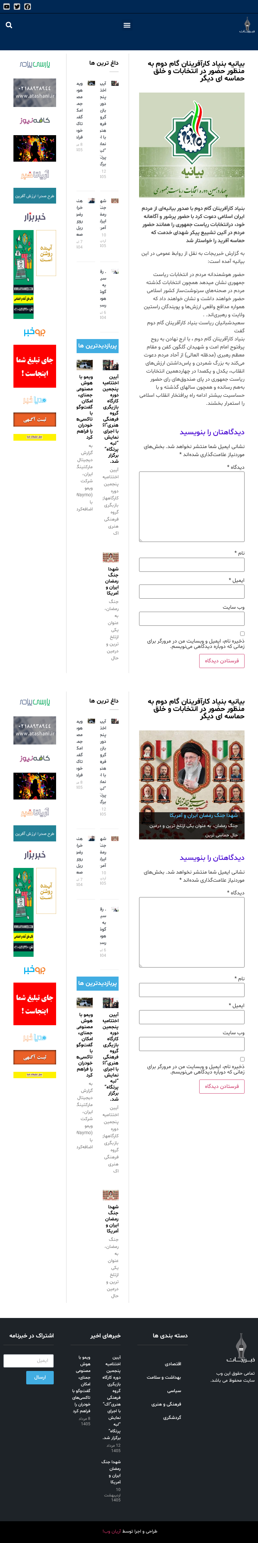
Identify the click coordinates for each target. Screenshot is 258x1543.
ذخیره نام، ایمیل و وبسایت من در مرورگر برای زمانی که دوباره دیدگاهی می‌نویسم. (196, 644)
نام (239, 553)
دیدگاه (236, 467)
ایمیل (237, 580)
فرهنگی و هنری (166, 1404)
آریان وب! (111, 1531)
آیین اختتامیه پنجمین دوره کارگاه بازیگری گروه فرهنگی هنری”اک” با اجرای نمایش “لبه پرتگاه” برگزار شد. (108, 419)
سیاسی (174, 1391)
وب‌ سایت (234, 607)
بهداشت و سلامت (164, 1377)
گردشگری (172, 1418)
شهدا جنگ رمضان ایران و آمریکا (100, 214)
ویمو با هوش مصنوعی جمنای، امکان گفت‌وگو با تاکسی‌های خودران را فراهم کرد (82, 407)
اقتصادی (173, 1364)
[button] (127, 25)
